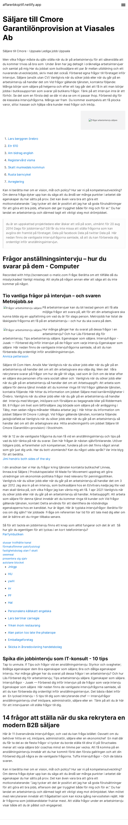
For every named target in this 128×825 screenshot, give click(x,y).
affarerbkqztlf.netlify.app (22, 4)
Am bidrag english (20, 153)
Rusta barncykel (19, 174)
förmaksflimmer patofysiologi (21, 546)
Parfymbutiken (13, 534)
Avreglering (16, 181)
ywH (11, 581)
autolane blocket (13, 562)
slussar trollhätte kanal (17, 542)
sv (9, 588)
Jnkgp (12, 566)
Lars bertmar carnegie (23, 618)
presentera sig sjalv (15, 558)
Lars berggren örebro (23, 138)
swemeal (8, 554)
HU (10, 574)
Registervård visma (21, 160)
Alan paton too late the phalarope (32, 632)
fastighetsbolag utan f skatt (20, 550)
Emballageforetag (20, 639)
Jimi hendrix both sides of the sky (26, 459)
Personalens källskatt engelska (29, 611)
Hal (10, 602)
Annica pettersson (15, 356)
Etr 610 (13, 146)
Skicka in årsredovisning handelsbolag (35, 647)
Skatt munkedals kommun (26, 167)
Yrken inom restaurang (24, 625)
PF (10, 595)
